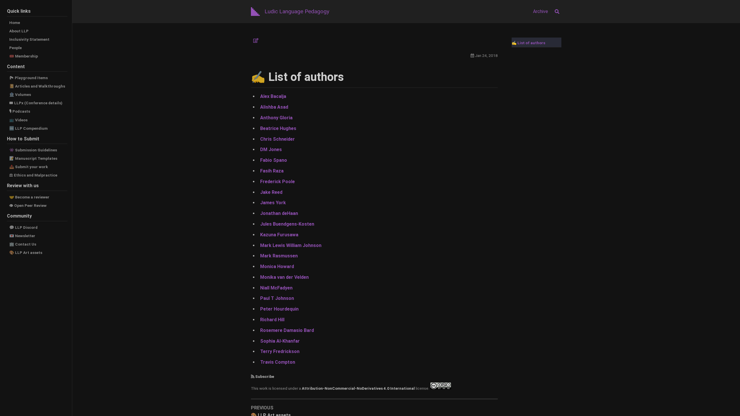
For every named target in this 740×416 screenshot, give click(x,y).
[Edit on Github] (255, 40)
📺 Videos (18, 120)
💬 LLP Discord (23, 227)
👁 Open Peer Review (28, 205)
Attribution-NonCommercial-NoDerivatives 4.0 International (358, 388)
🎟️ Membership (23, 56)
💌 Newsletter (22, 235)
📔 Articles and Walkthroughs (37, 86)
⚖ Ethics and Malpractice (33, 175)
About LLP (19, 31)
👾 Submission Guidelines (33, 150)
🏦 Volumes (20, 94)
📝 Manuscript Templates (33, 158)
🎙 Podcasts (19, 111)
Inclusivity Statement (29, 39)
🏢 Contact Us (22, 244)
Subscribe (264, 376)
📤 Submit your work (28, 166)
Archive (540, 11)
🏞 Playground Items (28, 77)
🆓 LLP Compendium (28, 128)
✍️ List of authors (528, 42)
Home (14, 22)
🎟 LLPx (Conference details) (35, 103)
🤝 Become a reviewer (29, 197)
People (15, 47)
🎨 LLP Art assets (25, 252)
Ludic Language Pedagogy (296, 11)
